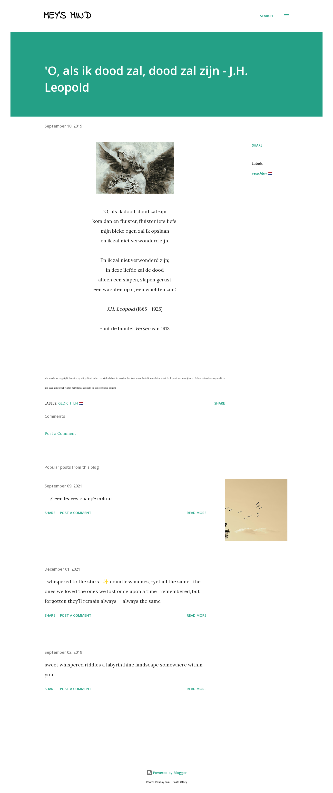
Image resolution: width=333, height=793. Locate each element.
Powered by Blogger (169, 772)
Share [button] (257, 145)
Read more (196, 512)
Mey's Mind (67, 15)
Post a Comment (60, 433)
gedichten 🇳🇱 (262, 173)
